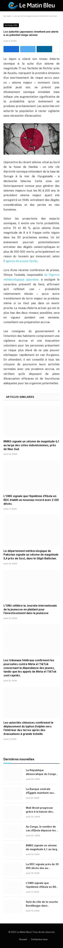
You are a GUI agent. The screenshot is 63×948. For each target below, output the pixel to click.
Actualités (11, 25)
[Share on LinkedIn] (44, 49)
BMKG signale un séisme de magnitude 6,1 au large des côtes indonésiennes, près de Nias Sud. (31, 445)
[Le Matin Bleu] (31, 5)
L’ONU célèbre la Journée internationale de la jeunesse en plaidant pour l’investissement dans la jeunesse (30, 609)
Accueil (7, 16)
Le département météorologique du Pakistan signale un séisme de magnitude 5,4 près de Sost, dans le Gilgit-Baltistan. (31, 554)
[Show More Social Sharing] (56, 49)
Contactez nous (39, 939)
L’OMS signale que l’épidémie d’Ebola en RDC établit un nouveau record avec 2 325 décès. (31, 499)
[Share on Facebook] (11, 49)
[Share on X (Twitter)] (28, 49)
